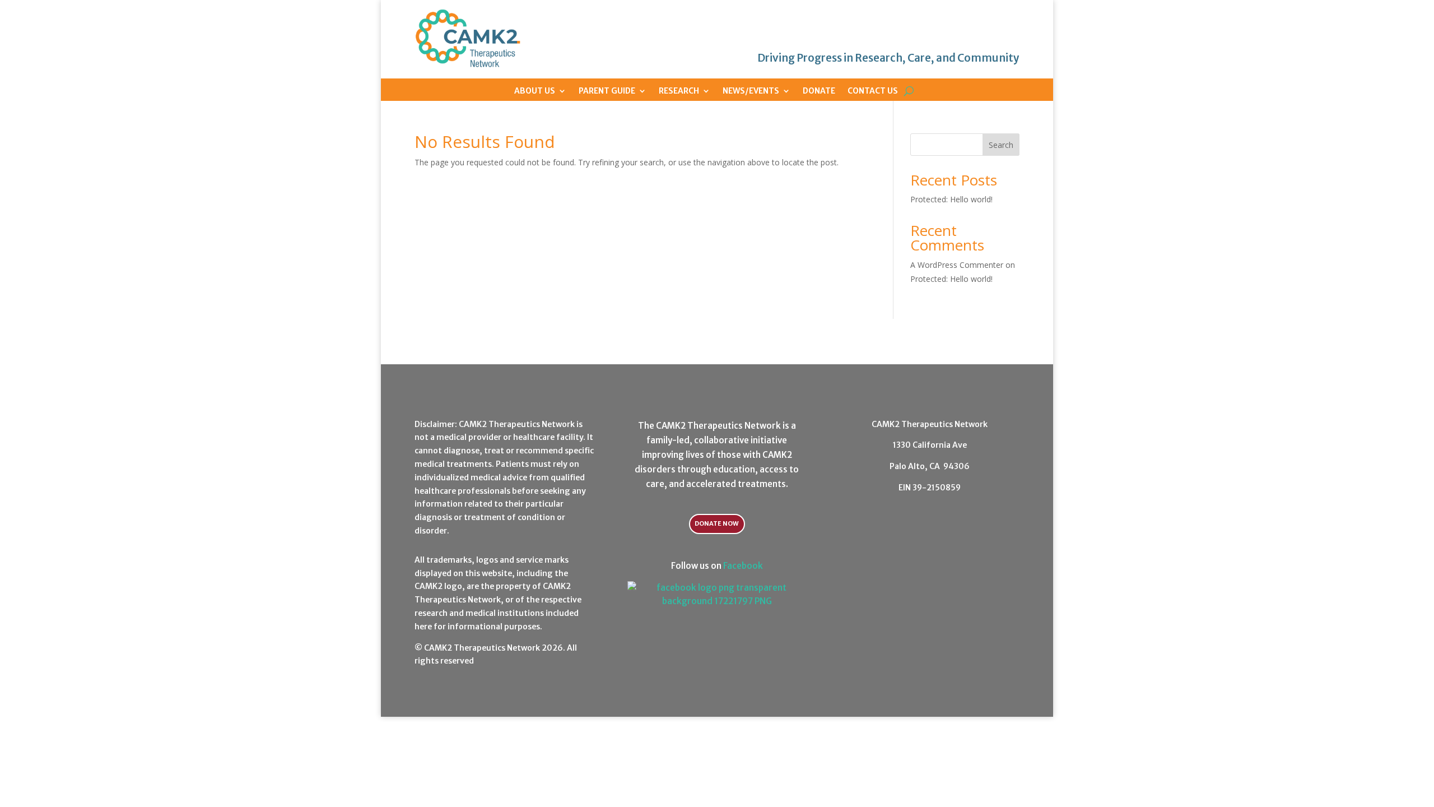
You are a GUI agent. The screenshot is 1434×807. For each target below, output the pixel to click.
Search (1001, 145)
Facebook (743, 565)
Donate (819, 91)
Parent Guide (607, 91)
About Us (534, 91)
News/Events (751, 91)
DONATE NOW (717, 523)
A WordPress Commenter (956, 264)
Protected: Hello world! (951, 199)
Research (679, 91)
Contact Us (873, 91)
